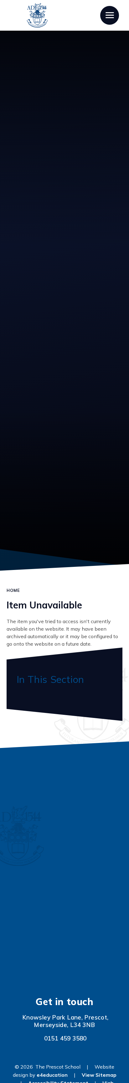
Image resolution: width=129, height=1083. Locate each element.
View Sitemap (99, 1075)
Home (13, 590)
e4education (52, 1075)
